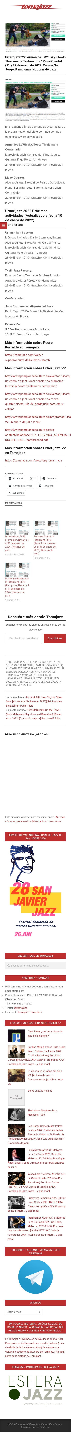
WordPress (45, 1426)
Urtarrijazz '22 (33, 668)
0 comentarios (21, 685)
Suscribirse (55, 638)
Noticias (11, 665)
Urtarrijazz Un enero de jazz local (35, 681)
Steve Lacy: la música (40, 1090)
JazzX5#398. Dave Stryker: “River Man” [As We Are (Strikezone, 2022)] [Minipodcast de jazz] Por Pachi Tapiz (34, 701)
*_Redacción (25, 665)
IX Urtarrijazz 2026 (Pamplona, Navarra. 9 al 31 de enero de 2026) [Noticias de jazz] (17, 543)
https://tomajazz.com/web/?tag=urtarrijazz (33, 460)
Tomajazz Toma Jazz (30, 1012)
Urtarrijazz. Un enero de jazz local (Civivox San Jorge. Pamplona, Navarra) (35, 671)
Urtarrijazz (14, 678)
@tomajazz (20, 1007)
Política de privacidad (18, 1423)
